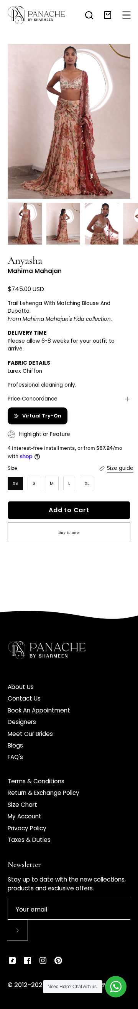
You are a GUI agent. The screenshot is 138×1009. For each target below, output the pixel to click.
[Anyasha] (25, 224)
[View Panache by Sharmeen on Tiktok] (12, 960)
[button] (89, 15)
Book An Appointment (39, 710)
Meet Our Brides (30, 734)
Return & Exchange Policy (43, 793)
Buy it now (69, 532)
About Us (21, 687)
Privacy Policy (27, 828)
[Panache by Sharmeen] (36, 15)
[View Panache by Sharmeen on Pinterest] (58, 960)
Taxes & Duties (29, 840)
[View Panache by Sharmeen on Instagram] (43, 960)
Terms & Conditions (36, 781)
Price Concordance (33, 398)
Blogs (15, 745)
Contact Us (24, 698)
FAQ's (15, 757)
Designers (22, 722)
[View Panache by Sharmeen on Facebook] (27, 960)
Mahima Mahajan (35, 271)
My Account (24, 816)
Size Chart (22, 805)
